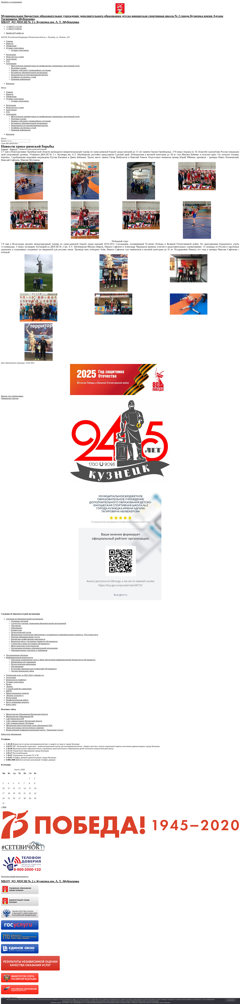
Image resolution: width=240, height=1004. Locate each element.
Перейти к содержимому (11, 2)
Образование (16, 628)
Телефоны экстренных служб (23, 77)
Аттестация (11, 677)
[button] (120, 88)
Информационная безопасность (19, 657)
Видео (8, 684)
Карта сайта (11, 704)
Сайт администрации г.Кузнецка (20, 723)
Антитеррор (11, 63)
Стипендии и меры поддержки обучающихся (30, 644)
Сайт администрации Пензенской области (24, 721)
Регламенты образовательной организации (29, 72)
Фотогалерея (11, 698)
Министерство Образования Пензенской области (27, 714)
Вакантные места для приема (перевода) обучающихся (34, 641)
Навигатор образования (11, 734)
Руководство (16, 630)
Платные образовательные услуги (25, 637)
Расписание (11, 54)
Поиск (3, 141)
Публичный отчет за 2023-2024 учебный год (25, 675)
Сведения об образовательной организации (24, 619)
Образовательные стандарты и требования (29, 650)
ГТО (8, 61)
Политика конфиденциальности (14, 876)
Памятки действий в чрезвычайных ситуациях (31, 70)
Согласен (230, 1000)
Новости (9, 43)
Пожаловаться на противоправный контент (29, 75)
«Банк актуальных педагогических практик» (25, 728)
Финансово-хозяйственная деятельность (28, 639)
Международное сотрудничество (25, 646)
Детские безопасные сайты (22, 671)
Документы (16, 626)
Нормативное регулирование (23, 662)
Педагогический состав (21, 632)
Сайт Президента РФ (15, 719)
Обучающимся (17, 666)
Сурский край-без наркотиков (19, 689)
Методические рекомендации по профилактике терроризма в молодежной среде (45, 66)
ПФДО (9, 691)
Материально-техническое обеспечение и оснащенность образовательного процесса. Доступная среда (54, 635)
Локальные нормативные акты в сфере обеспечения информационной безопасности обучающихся (53, 660)
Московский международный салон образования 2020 (29, 725)
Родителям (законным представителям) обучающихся (33, 669)
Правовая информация (20, 79)
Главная (9, 41)
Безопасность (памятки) (16, 680)
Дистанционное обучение (17, 655)
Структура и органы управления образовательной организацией (38, 623)
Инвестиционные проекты (17, 693)
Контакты (10, 83)
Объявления (11, 46)
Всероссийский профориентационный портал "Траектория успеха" (35, 730)
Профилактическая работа (17, 700)
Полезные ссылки (18, 68)
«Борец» (9, 686)
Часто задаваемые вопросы (17, 702)
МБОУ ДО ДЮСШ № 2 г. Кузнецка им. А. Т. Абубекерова (40, 22)
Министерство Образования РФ (19, 716)
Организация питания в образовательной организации (34, 648)
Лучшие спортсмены (15, 48)
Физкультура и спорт (15, 57)
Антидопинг (11, 59)
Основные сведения (19, 621)
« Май (3, 807)
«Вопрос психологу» (15, 695)
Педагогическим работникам (23, 664)
